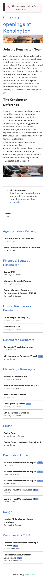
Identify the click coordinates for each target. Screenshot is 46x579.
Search (8, 213)
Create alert (15, 202)
